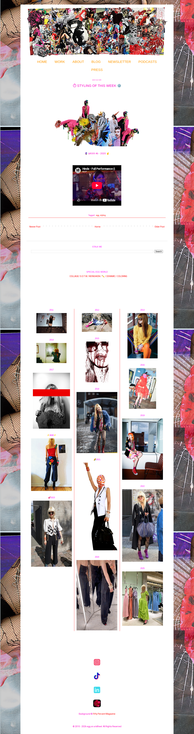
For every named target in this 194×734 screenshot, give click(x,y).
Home (97, 226)
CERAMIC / (111, 276)
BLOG (96, 62)
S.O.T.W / (84, 276)
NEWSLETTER (119, 62)
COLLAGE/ (75, 276)
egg (97, 215)
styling (103, 215)
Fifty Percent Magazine (104, 714)
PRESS (97, 70)
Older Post (160, 226)
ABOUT (78, 62)
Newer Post (34, 226)
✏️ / (104, 276)
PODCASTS (147, 62)
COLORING (122, 276)
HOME (42, 62)
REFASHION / (95, 276)
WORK (60, 62)
